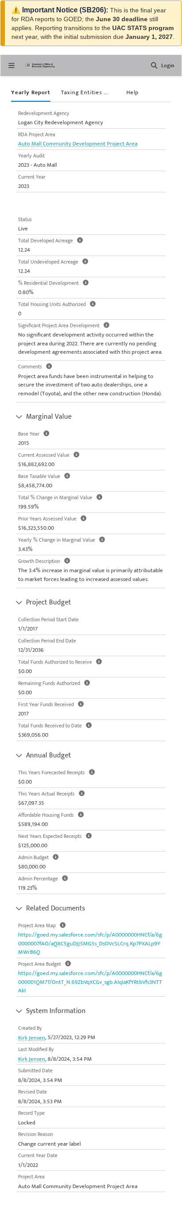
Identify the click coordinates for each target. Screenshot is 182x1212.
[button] (154, 65)
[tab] (30, 93)
